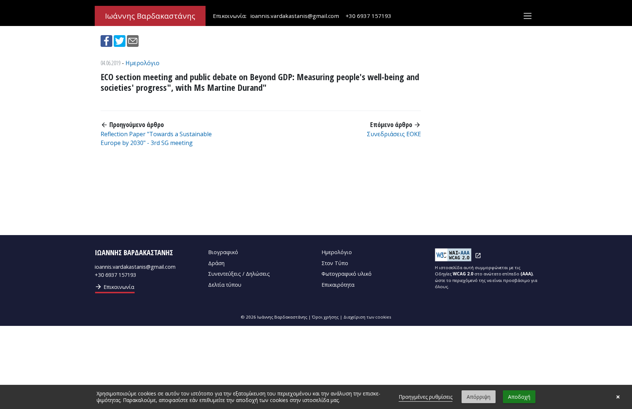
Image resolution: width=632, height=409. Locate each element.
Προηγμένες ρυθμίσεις (425, 396)
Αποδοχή (519, 396)
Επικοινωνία (114, 286)
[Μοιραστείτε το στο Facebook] (107, 40)
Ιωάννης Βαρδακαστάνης (150, 16)
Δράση (216, 263)
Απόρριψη (478, 396)
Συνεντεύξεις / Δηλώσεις (239, 273)
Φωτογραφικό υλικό (346, 273)
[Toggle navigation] (527, 16)
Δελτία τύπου (224, 284)
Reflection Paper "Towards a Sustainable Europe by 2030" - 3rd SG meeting (156, 138)
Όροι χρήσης (325, 317)
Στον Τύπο (334, 263)
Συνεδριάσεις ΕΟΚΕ (394, 134)
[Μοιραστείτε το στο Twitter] (120, 40)
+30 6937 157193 (368, 15)
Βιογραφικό (223, 252)
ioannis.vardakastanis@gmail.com (294, 15)
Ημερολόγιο (142, 63)
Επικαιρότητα (337, 284)
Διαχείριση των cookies (367, 317)
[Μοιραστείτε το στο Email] (133, 40)
